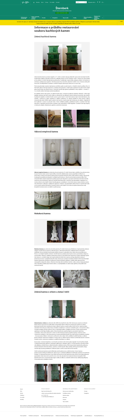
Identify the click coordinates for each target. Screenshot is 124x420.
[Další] (88, 119)
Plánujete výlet (91, 2)
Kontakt (58, 2)
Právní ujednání (23, 415)
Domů (21, 389)
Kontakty (22, 399)
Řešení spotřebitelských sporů (47, 415)
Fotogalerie (86, 393)
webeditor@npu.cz (88, 415)
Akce (42, 2)
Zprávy (21, 393)
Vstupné (64, 399)
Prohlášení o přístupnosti (34, 415)
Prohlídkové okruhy (67, 393)
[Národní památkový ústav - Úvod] (25, 2)
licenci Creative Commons (49, 405)
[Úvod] (33, 2)
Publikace (22, 395)
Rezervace (65, 397)
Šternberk (62, 8)
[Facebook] (97, 2)
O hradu (85, 391)
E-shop (46, 2)
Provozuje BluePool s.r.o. (99, 415)
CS (102, 2)
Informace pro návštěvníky (68, 391)
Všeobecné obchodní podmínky (62, 415)
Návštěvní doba (66, 395)
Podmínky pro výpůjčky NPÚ (76, 415)
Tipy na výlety (65, 401)
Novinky (38, 2)
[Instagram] (99, 2)
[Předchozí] (36, 119)
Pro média (52, 2)
